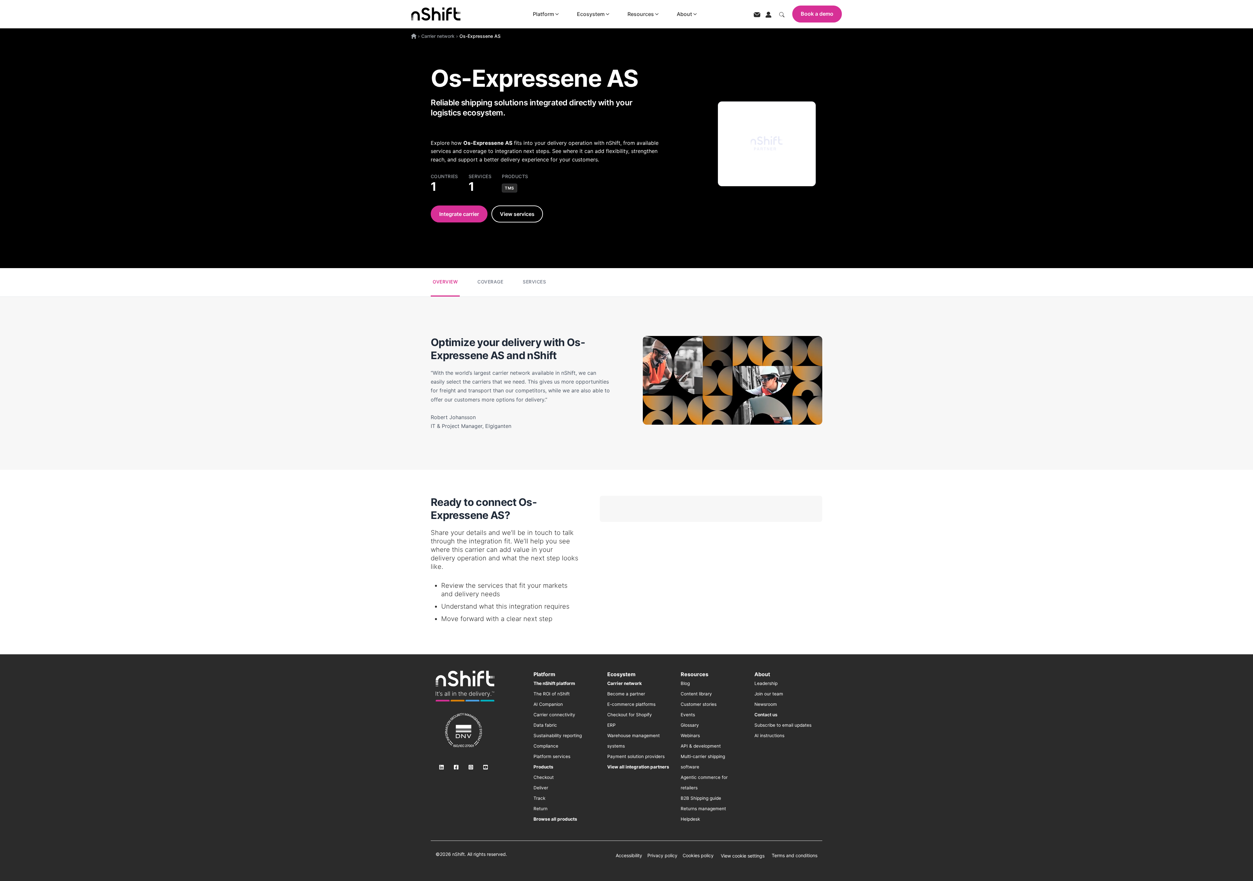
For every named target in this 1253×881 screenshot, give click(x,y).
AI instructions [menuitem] (769, 735)
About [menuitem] (762, 674)
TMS (509, 188)
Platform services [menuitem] (552, 756)
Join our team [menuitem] (768, 693)
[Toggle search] (782, 14)
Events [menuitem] (688, 714)
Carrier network (438, 36)
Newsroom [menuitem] (765, 704)
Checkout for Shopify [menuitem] (629, 714)
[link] (465, 686)
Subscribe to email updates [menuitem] (783, 725)
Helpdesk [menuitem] (690, 819)
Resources (640, 14)
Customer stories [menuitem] (699, 704)
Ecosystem (591, 14)
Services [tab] (534, 281)
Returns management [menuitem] (703, 808)
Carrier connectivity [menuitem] (554, 714)
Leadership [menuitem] (766, 683)
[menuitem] (554, 683)
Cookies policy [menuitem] (698, 855)
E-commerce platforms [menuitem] (631, 704)
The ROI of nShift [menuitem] (552, 693)
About (684, 14)
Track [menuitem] (539, 798)
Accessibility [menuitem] (629, 855)
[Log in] (768, 14)
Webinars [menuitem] (690, 735)
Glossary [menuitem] (690, 725)
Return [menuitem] (541, 808)
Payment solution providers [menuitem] (636, 756)
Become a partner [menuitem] (626, 693)
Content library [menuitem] (696, 693)
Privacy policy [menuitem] (662, 855)
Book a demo (817, 13)
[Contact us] (757, 14)
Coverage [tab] (490, 281)
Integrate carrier (459, 214)
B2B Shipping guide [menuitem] (701, 798)
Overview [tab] (445, 281)
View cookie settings (743, 855)
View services (517, 214)
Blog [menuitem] (685, 683)
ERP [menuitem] (611, 725)
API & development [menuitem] (701, 746)
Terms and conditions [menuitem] (794, 855)
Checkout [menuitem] (544, 777)
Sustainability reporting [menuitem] (558, 735)
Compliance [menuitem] (546, 746)
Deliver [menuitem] (541, 787)
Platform (543, 14)
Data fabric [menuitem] (545, 725)
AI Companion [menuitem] (548, 704)
